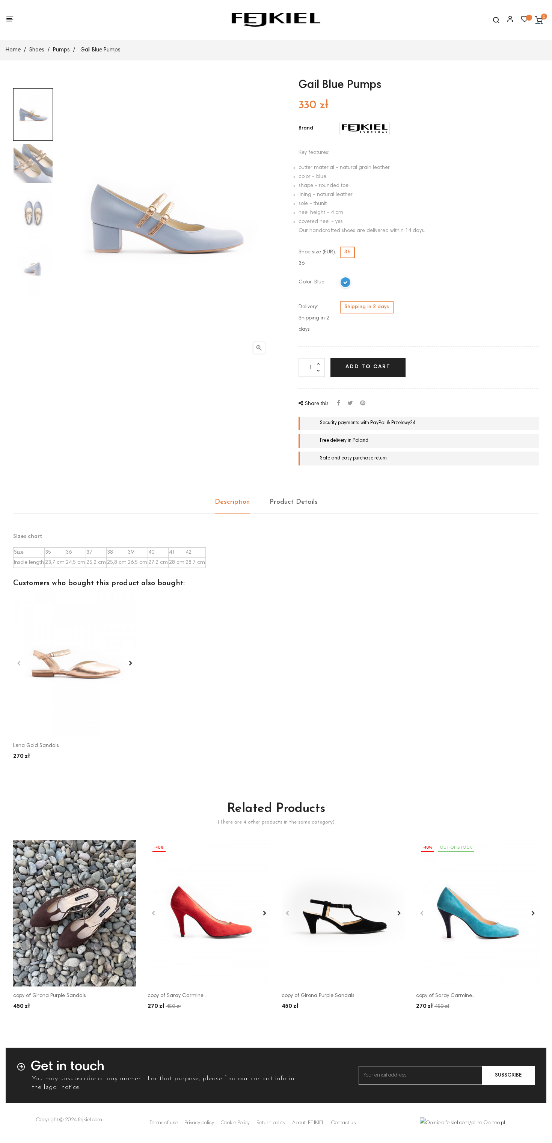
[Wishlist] (524, 21)
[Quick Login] (507, 20)
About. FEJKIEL (308, 1123)
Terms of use (163, 1123)
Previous (19, 663)
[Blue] (346, 284)
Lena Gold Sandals (36, 745)
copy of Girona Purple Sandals (49, 995)
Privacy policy (199, 1123)
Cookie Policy (235, 1123)
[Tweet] (350, 404)
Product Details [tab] (294, 502)
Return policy (270, 1123)
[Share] (338, 404)
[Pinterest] (362, 404)
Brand (306, 128)
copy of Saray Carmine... (177, 995)
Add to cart (368, 367)
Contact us (343, 1123)
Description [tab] (232, 502)
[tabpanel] (75, 663)
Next (130, 663)
